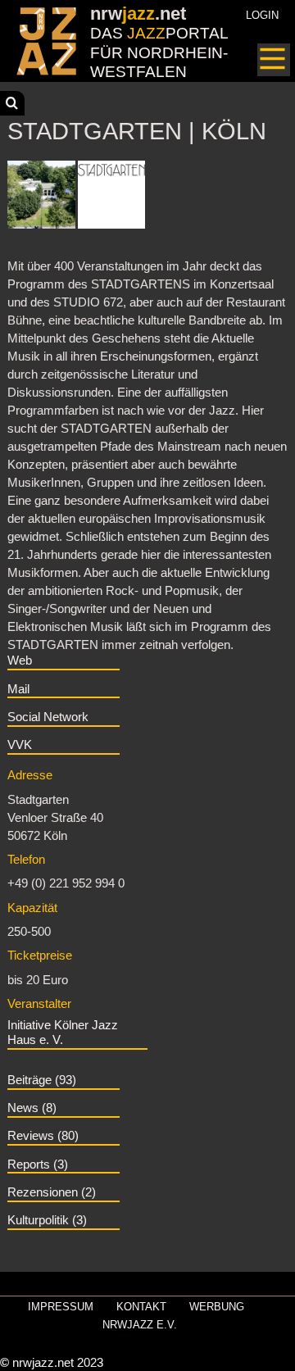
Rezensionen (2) (51, 1192)
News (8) (32, 1108)
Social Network (47, 717)
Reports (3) (37, 1164)
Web (19, 660)
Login (262, 15)
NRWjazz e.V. (139, 1325)
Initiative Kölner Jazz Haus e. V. (62, 1032)
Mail (18, 689)
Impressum (60, 1307)
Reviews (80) (43, 1135)
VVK (19, 744)
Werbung (216, 1307)
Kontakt (141, 1307)
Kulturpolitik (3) (47, 1220)
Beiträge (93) (41, 1080)
